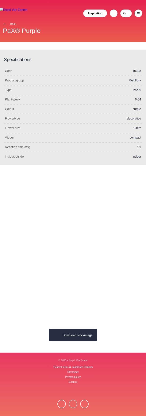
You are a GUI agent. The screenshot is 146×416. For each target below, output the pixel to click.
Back (13, 23)
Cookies (73, 381)
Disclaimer (73, 372)
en (124, 13)
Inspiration (95, 13)
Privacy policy (73, 376)
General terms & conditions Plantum (73, 367)
